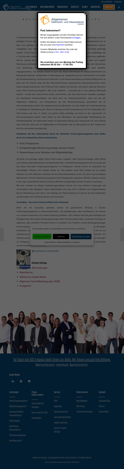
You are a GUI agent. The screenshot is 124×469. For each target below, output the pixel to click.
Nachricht (60, 44)
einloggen (76, 37)
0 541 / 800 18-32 (61, 52)
